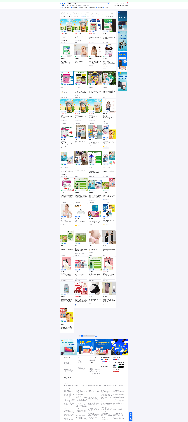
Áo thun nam (78, 397)
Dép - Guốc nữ (82, 404)
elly (88, 385)
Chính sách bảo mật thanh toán (82, 362)
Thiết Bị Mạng (93, 403)
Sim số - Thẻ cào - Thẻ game (108, 411)
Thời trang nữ (78, 390)
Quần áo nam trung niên (81, 401)
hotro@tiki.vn (71, 370)
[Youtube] (116, 359)
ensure (81, 385)
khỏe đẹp (79, 5)
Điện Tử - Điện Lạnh (116, 390)
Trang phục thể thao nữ (116, 397)
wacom (108, 385)
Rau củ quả (66, 399)
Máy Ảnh (120, 411)
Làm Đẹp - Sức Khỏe (67, 410)
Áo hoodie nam (80, 398)
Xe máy (103, 415)
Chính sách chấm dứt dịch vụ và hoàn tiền (94, 372)
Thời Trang (108, 391)
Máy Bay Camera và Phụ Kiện (118, 411)
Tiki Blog (79, 360)
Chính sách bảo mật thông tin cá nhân (83, 363)
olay (115, 385)
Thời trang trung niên (81, 394)
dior (67, 385)
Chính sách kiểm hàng (67, 365)
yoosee (113, 385)
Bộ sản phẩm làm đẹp (69, 416)
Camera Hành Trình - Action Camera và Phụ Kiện (118, 409)
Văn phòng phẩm (107, 418)
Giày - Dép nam (78, 408)
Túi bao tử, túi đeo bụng (83, 419)
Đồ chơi (72, 391)
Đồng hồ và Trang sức (92, 397)
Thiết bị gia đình (71, 419)
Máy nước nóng (118, 393)
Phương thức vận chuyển (67, 364)
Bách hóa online (105, 395)
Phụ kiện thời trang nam (93, 395)
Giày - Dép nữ (78, 403)
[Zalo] (118, 359)
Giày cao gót (78, 404)
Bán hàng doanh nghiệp (81, 369)
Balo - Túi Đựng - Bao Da (118, 409)
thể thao (88, 5)
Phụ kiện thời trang (91, 393)
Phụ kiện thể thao (118, 398)
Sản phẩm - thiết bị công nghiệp (106, 396)
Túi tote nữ (81, 415)
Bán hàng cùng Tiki (92, 360)
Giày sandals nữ (81, 405)
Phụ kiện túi (84, 415)
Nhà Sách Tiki (103, 417)
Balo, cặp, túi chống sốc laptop (94, 392)
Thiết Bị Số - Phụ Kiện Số (105, 400)
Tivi (115, 393)
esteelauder (70, 385)
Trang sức (89, 398)
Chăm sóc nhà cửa (69, 404)
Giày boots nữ (79, 406)
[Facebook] (114, 359)
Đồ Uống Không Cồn (93, 417)
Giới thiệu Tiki (79, 359)
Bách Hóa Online (91, 413)
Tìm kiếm (108, 3)
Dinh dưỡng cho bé (68, 393)
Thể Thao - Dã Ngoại (116, 396)
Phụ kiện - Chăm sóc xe (104, 414)
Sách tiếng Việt (103, 418)
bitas (122, 385)
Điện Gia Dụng (66, 418)
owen (78, 385)
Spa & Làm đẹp (107, 409)
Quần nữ (82, 391)
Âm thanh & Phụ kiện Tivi (116, 391)
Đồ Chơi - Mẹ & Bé (67, 390)
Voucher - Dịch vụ (104, 407)
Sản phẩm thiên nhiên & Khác (69, 414)
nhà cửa (82, 5)
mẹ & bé (75, 5)
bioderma (86, 385)
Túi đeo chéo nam (81, 418)
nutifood (100, 385)
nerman (105, 385)
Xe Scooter (108, 415)
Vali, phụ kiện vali (97, 392)
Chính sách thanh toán (92, 367)
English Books (105, 419)
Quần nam (81, 397)
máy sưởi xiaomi (119, 417)
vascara (65, 385)
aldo (95, 385)
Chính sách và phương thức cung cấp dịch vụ (94, 370)
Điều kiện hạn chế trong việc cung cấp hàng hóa (94, 365)
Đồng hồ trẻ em (97, 399)
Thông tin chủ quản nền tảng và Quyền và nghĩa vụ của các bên (94, 374)
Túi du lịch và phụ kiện (93, 391)
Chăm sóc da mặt (66, 411)
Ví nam (77, 418)
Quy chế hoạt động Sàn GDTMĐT (94, 359)
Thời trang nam (78, 396)
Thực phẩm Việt (71, 399)
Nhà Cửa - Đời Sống (103, 391)
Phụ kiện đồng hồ (92, 399)
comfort (120, 385)
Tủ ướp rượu (122, 394)
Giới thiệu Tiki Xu (80, 367)
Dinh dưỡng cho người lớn (68, 394)
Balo (89, 391)
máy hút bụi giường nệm (118, 418)
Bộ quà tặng (92, 418)
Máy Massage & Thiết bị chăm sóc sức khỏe (69, 413)
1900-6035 (67, 359)
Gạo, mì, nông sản (68, 401)
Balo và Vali (90, 390)
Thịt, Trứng (68, 398)
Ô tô (105, 415)
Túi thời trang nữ (79, 413)
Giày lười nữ (83, 406)
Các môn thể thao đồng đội (118, 401)
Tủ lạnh (116, 392)
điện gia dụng (69, 5)
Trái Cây (65, 398)
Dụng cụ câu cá (117, 400)
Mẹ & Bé (106, 394)
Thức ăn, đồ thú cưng (68, 403)
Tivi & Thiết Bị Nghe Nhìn (106, 397)
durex (83, 385)
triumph (97, 385)
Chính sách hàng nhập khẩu (67, 369)
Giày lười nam (78, 409)
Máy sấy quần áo (117, 394)
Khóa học (108, 408)
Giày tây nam (82, 409)
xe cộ (73, 5)
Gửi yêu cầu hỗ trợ (66, 362)
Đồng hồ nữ (93, 398)
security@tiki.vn (70, 371)
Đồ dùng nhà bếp (66, 419)
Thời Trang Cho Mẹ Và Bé (67, 391)
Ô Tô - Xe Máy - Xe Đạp (105, 413)
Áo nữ (77, 391)
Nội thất (92, 408)
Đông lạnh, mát (69, 400)
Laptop (96, 404)
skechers (92, 385)
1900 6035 (67, 381)
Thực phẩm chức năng (68, 412)
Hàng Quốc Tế (103, 390)
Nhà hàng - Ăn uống (105, 410)
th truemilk (73, 385)
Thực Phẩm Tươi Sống (67, 397)
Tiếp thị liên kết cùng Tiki (81, 368)
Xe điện (109, 414)
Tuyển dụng (79, 361)
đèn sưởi (117, 414)
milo (90, 385)
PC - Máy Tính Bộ (92, 404)
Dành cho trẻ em (68, 402)
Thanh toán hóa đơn (103, 408)
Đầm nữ (79, 391)
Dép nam (80, 410)
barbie (76, 385)
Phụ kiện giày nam (80, 411)
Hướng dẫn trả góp (66, 368)
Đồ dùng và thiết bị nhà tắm (94, 409)
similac (117, 385)
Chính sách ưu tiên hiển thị (93, 368)
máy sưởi (114, 414)
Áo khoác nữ (82, 392)
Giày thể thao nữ (120, 402)
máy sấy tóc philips (119, 415)
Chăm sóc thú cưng (91, 414)
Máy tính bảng (68, 408)
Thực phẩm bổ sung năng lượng (118, 403)
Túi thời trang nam (79, 417)
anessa (110, 385)
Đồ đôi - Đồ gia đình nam (82, 399)
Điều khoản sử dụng (80, 366)
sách (85, 5)
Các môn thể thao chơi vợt (118, 401)
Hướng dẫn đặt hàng (66, 363)
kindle (102, 385)
